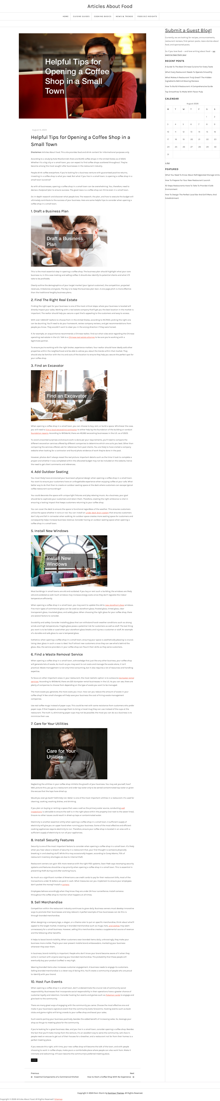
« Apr (167, 163)
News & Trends (124, 16)
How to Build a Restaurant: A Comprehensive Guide (189, 86)
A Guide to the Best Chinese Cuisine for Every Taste (189, 66)
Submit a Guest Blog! (188, 30)
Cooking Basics (102, 16)
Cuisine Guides (81, 16)
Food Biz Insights (147, 16)
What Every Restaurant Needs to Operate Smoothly (188, 72)
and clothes (114, 926)
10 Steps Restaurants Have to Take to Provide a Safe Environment (189, 187)
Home (66, 16)
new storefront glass (114, 605)
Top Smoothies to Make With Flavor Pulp (184, 91)
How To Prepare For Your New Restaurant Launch (187, 180)
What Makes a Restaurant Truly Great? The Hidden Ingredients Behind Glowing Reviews (188, 79)
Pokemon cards (113, 995)
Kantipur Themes (116, 1093)
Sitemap (58, 1099)
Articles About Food (110, 6)
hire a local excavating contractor (61, 429)
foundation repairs (39, 433)
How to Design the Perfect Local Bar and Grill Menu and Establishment (191, 196)
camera (65, 884)
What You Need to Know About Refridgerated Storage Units (192, 175)
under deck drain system (97, 512)
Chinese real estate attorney (82, 337)
